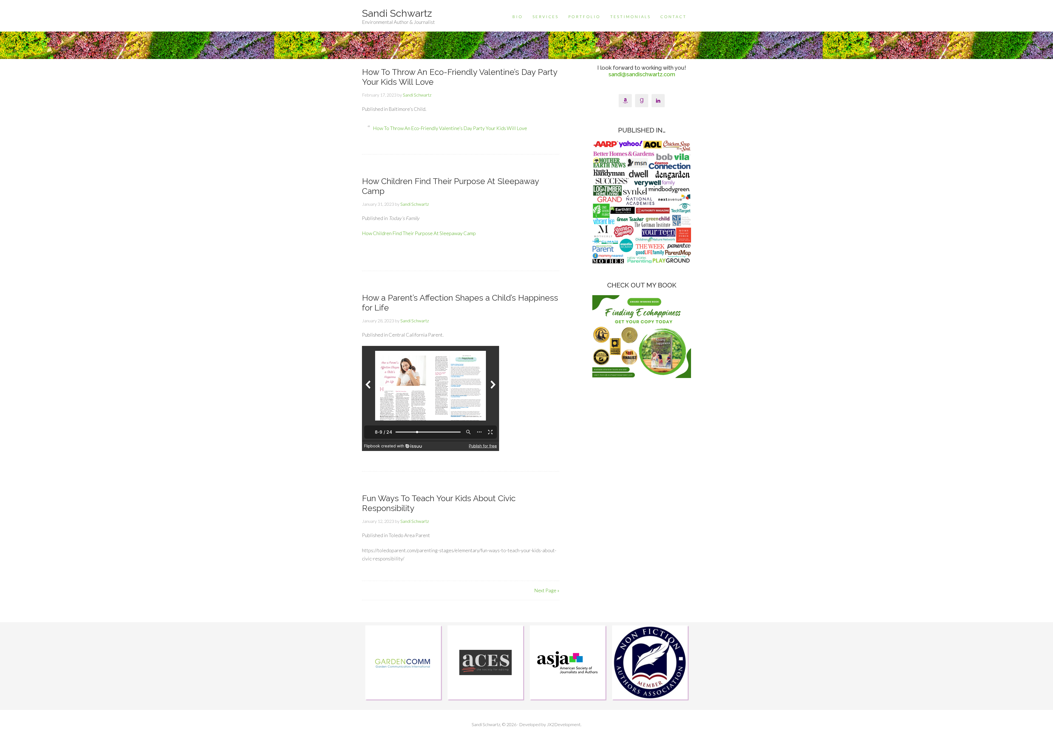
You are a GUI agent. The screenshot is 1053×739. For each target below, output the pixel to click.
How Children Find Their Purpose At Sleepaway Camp (419, 233)
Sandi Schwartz (397, 13)
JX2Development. (564, 724)
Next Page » (546, 590)
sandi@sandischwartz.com (641, 74)
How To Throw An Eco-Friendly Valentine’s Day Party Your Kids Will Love (450, 128)
